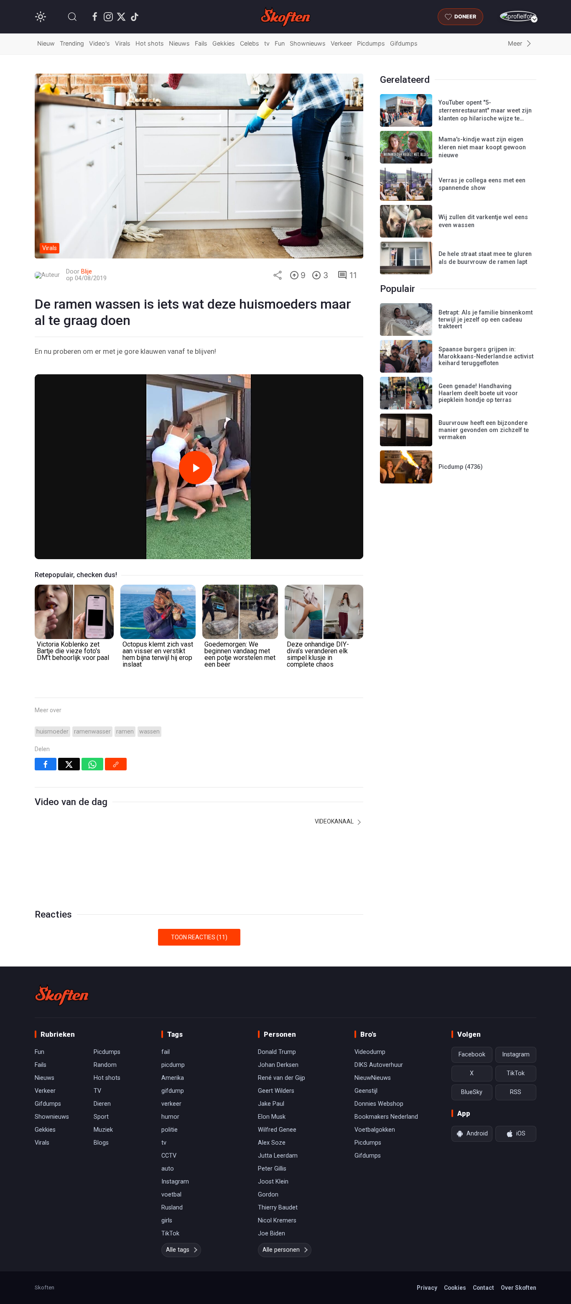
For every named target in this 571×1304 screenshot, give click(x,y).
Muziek (103, 1129)
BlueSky (471, 1092)
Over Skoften (518, 1287)
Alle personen (281, 1249)
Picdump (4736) (460, 466)
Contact (483, 1287)
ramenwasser (92, 731)
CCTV (168, 1155)
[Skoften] (62, 995)
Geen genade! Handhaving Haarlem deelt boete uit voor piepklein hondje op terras (478, 393)
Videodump (369, 1052)
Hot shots (149, 43)
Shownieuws (308, 43)
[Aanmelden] (518, 16)
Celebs (249, 43)
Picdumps (371, 43)
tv (267, 43)
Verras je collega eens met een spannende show (481, 184)
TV (97, 1090)
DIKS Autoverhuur (378, 1065)
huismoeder (52, 731)
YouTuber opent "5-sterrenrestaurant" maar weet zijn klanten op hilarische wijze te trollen (485, 114)
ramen (125, 731)
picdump (173, 1065)
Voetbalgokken (374, 1129)
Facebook (472, 1054)
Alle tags (177, 1249)
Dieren (102, 1103)
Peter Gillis (272, 1168)
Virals (122, 43)
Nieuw (46, 43)
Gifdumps (404, 43)
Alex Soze (272, 1142)
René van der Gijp (281, 1078)
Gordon (268, 1194)
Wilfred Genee (277, 1129)
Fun (280, 43)
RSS (515, 1092)
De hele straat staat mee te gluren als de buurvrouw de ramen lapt (485, 258)
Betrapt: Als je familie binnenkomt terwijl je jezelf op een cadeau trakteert (485, 319)
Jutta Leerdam (278, 1155)
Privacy (427, 1287)
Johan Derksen (278, 1065)
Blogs (101, 1142)
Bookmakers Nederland (386, 1116)
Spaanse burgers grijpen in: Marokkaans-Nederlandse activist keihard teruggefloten (485, 356)
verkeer (171, 1103)
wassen (149, 731)
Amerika (172, 1078)
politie (169, 1129)
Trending (72, 43)
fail (165, 1052)
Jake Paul (271, 1103)
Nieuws (179, 43)
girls (166, 1220)
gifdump (172, 1090)
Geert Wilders (276, 1090)
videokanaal (335, 821)
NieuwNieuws (372, 1078)
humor (170, 1116)
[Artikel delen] (277, 275)
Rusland (172, 1207)
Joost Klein (273, 1181)
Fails (201, 43)
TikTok (170, 1233)
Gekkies (223, 43)
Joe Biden (271, 1233)
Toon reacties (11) (199, 937)
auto (167, 1168)
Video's (99, 43)
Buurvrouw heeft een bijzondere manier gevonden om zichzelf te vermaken (483, 429)
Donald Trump (277, 1052)
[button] (72, 17)
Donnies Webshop (378, 1103)
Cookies (455, 1287)
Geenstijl (365, 1090)
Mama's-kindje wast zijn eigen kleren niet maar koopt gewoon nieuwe (482, 147)
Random (105, 1065)
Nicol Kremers (277, 1220)
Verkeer (341, 43)
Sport (101, 1116)
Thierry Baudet (278, 1207)
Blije (86, 271)
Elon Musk (272, 1116)
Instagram (175, 1181)
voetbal (171, 1194)
